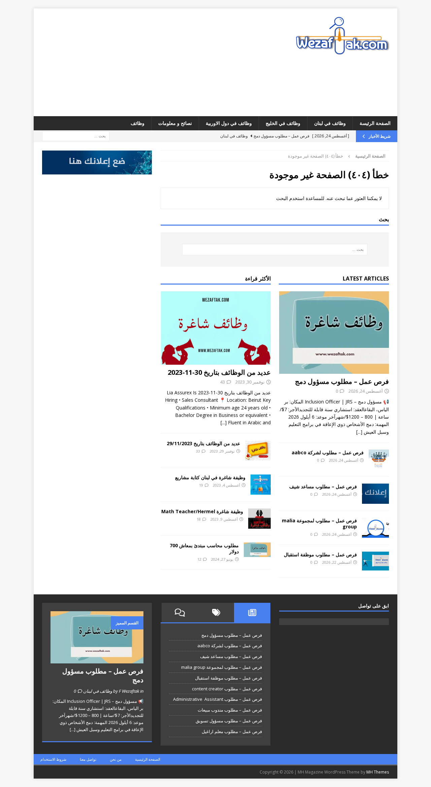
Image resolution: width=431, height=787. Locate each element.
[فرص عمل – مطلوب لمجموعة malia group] (375, 528)
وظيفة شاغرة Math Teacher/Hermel (202, 511)
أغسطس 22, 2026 (337, 562)
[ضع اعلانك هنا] (97, 170)
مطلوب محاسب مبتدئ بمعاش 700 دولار (204, 548)
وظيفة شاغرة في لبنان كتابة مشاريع (210, 477)
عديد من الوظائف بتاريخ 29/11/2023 (203, 443)
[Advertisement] (156, 62)
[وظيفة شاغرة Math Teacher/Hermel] (259, 519)
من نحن (116, 759)
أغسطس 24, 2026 (366, 391)
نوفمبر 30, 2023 (250, 382)
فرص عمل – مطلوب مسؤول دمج (342, 381)
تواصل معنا (88, 759)
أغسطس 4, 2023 (226, 485)
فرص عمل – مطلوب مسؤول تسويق (229, 721)
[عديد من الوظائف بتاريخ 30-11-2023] (216, 328)
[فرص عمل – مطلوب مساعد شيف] (375, 494)
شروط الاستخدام (53, 759)
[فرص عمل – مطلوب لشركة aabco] (379, 460)
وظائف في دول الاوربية (229, 123)
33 (198, 451)
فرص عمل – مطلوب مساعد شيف (323, 486)
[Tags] (216, 612)
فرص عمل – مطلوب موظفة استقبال (320, 554)
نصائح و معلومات (175, 123)
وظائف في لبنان (330, 123)
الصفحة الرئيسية (147, 759)
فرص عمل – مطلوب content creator (227, 689)
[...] (359, 432)
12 (199, 559)
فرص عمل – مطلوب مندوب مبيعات (230, 710)
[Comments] (180, 612)
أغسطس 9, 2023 (224, 519)
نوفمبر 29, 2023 (222, 451)
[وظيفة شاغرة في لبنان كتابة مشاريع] (261, 484)
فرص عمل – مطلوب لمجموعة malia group (319, 523)
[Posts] (252, 612)
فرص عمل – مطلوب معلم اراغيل (232, 731)
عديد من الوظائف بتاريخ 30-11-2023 (219, 372)
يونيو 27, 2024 (222, 559)
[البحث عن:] (75, 136)
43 (222, 382)
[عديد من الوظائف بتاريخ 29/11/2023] (258, 450)
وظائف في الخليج (283, 123)
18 (199, 519)
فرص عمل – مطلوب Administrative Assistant (217, 699)
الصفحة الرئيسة (375, 123)
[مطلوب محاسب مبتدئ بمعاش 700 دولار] (257, 550)
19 (201, 485)
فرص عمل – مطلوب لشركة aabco (328, 452)
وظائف (137, 123)
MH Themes (377, 772)
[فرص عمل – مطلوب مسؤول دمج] (334, 332)
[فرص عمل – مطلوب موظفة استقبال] (375, 561)
